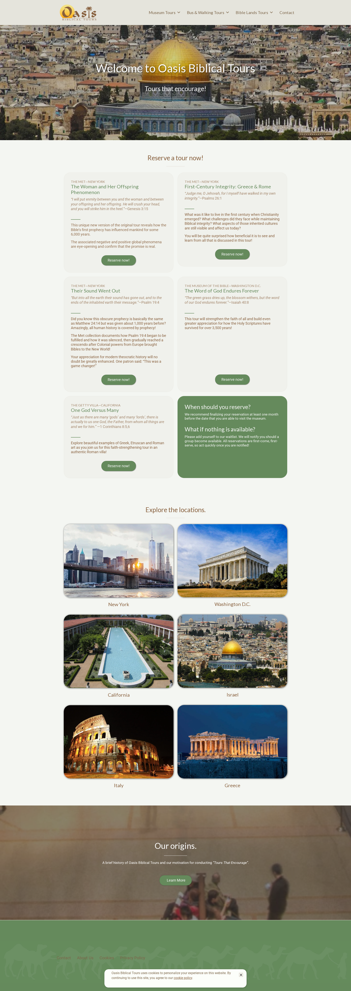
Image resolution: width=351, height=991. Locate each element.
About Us (85, 957)
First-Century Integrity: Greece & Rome (228, 186)
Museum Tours (162, 12)
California (119, 695)
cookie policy (183, 978)
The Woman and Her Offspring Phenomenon (105, 189)
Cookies (107, 957)
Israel (232, 694)
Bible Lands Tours (252, 12)
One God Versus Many (95, 410)
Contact (287, 12)
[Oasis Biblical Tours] (78, 12)
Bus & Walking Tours (205, 12)
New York (118, 604)
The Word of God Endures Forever (222, 291)
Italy (119, 785)
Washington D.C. (232, 604)
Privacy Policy (132, 957)
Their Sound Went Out (95, 291)
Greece (232, 785)
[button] (241, 974)
